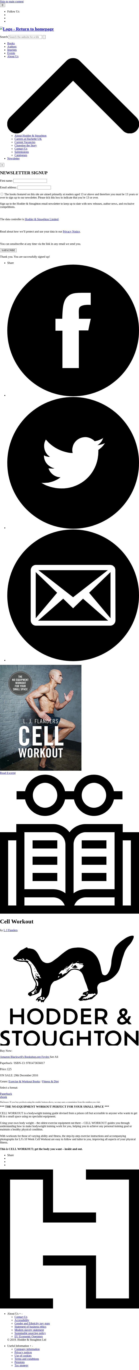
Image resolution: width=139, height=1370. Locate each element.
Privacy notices (23, 1352)
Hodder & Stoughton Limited (41, 219)
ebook (3, 1097)
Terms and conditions (26, 1358)
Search (4, 36)
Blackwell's (17, 1056)
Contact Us (20, 148)
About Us (12, 56)
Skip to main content (12, 1)
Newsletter (13, 158)
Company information (27, 1349)
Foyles (45, 1056)
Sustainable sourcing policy (30, 1333)
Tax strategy (21, 1365)
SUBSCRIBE (8, 250)
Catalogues (20, 155)
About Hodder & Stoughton (30, 135)
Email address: (8, 187)
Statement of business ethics (30, 1326)
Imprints (12, 49)
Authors (11, 46)
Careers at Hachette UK (28, 138)
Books (11, 43)
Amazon (5, 1056)
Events (11, 53)
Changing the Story (25, 145)
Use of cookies (22, 1355)
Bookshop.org (32, 1056)
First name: (6, 180)
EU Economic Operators (28, 1336)
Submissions (21, 151)
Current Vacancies (24, 142)
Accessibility (21, 1320)
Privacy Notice (71, 231)
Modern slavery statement (29, 1329)
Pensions (19, 1362)
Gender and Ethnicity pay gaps (32, 1323)
